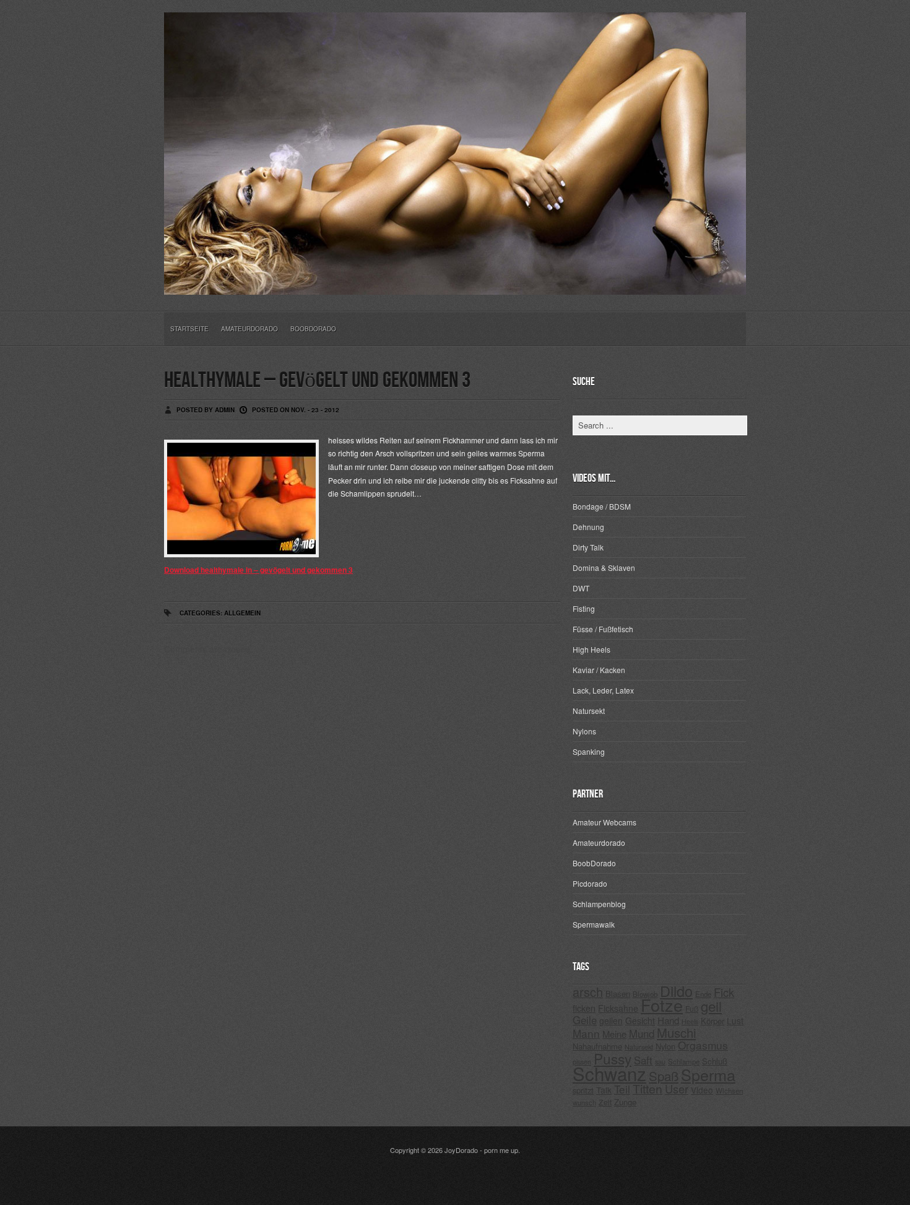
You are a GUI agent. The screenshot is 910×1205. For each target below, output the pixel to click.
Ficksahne (618, 1008)
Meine (614, 1033)
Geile (585, 1019)
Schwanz (609, 1073)
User (676, 1089)
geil (711, 1006)
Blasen (617, 993)
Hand (668, 1020)
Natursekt (589, 710)
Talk (604, 1090)
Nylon (665, 1046)
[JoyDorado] (455, 284)
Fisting (584, 608)
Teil (622, 1089)
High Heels (591, 649)
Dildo (676, 990)
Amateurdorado (249, 328)
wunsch (584, 1102)
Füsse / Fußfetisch (603, 629)
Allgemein (242, 613)
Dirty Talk (588, 547)
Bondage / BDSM (602, 506)
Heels (690, 1021)
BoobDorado (313, 328)
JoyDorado (461, 1150)
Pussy (612, 1058)
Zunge (625, 1102)
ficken (584, 1007)
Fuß (691, 1008)
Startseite (189, 328)
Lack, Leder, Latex (603, 690)
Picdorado (590, 883)
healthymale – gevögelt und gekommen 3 (317, 380)
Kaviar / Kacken (599, 669)
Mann (586, 1033)
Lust (735, 1020)
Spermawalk (594, 924)
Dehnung (588, 526)
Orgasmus (703, 1045)
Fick (724, 992)
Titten (647, 1088)
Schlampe (684, 1061)
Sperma (708, 1074)
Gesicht (640, 1020)
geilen (611, 1020)
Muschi (676, 1033)
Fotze (662, 1005)
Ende (703, 994)
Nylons (584, 731)
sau (660, 1061)
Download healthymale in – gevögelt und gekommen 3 (258, 569)
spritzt (583, 1090)
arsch (588, 992)
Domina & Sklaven (604, 567)
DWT (581, 588)
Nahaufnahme (597, 1046)
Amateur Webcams (604, 822)
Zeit (605, 1102)
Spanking (589, 751)
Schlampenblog (599, 903)
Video (702, 1090)
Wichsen (729, 1090)
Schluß (714, 1061)
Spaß (663, 1076)
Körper (712, 1021)
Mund (641, 1033)
